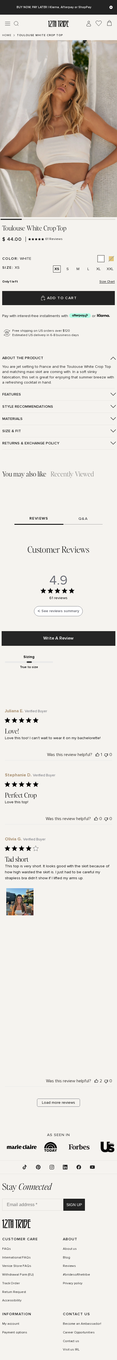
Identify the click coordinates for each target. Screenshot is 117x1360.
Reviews (69, 1266)
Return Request (14, 1291)
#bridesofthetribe (76, 1274)
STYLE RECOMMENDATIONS (27, 406)
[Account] (88, 23)
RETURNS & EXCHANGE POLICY (30, 443)
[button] (19, 901)
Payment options (14, 1332)
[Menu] (7, 23)
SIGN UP (74, 1204)
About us (70, 1249)
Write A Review (58, 638)
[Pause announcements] (111, 7)
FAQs (6, 1249)
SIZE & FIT (11, 431)
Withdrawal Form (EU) (17, 1274)
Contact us (71, 1341)
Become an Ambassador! (82, 1324)
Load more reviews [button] (58, 1102)
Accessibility (11, 1300)
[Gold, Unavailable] (111, 258)
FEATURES (11, 394)
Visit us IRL (71, 1349)
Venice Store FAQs (16, 1266)
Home (6, 35)
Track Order (11, 1283)
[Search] (16, 23)
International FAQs (16, 1257)
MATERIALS (12, 418)
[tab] (11, 219)
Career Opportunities (79, 1332)
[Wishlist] (99, 23)
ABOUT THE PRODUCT (22, 358)
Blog (66, 1257)
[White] (100, 258)
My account (10, 1324)
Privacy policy (72, 1283)
